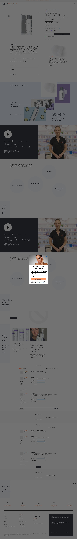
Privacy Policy (38, 282)
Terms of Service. (42, 282)
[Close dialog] (46, 256)
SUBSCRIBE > (38, 279)
